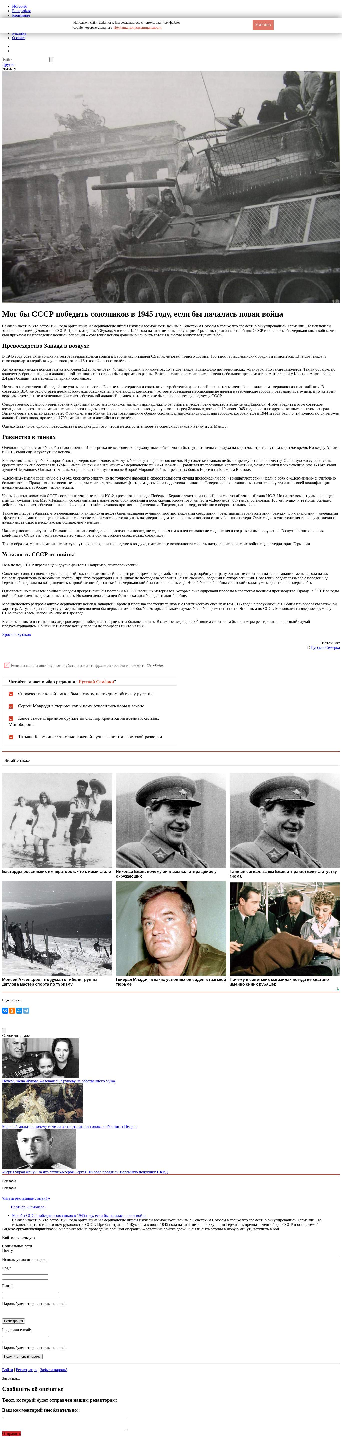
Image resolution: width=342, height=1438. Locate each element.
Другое (8, 64)
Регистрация (26, 1370)
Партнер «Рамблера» (28, 1207)
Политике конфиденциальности (138, 27)
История (19, 6)
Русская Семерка (325, 647)
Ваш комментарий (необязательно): (41, 1410)
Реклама (19, 33)
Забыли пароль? (53, 1370)
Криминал (21, 15)
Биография (21, 11)
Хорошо (263, 25)
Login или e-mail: (16, 1330)
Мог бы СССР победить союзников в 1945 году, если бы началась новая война (79, 1215)
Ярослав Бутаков (16, 634)
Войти (7, 1370)
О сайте (18, 38)
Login (7, 1268)
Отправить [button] (11, 1433)
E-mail (7, 1286)
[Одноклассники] (12, 1011)
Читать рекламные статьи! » (26, 1198)
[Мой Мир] (19, 1011)
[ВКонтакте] (5, 1011)
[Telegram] (26, 1011)
